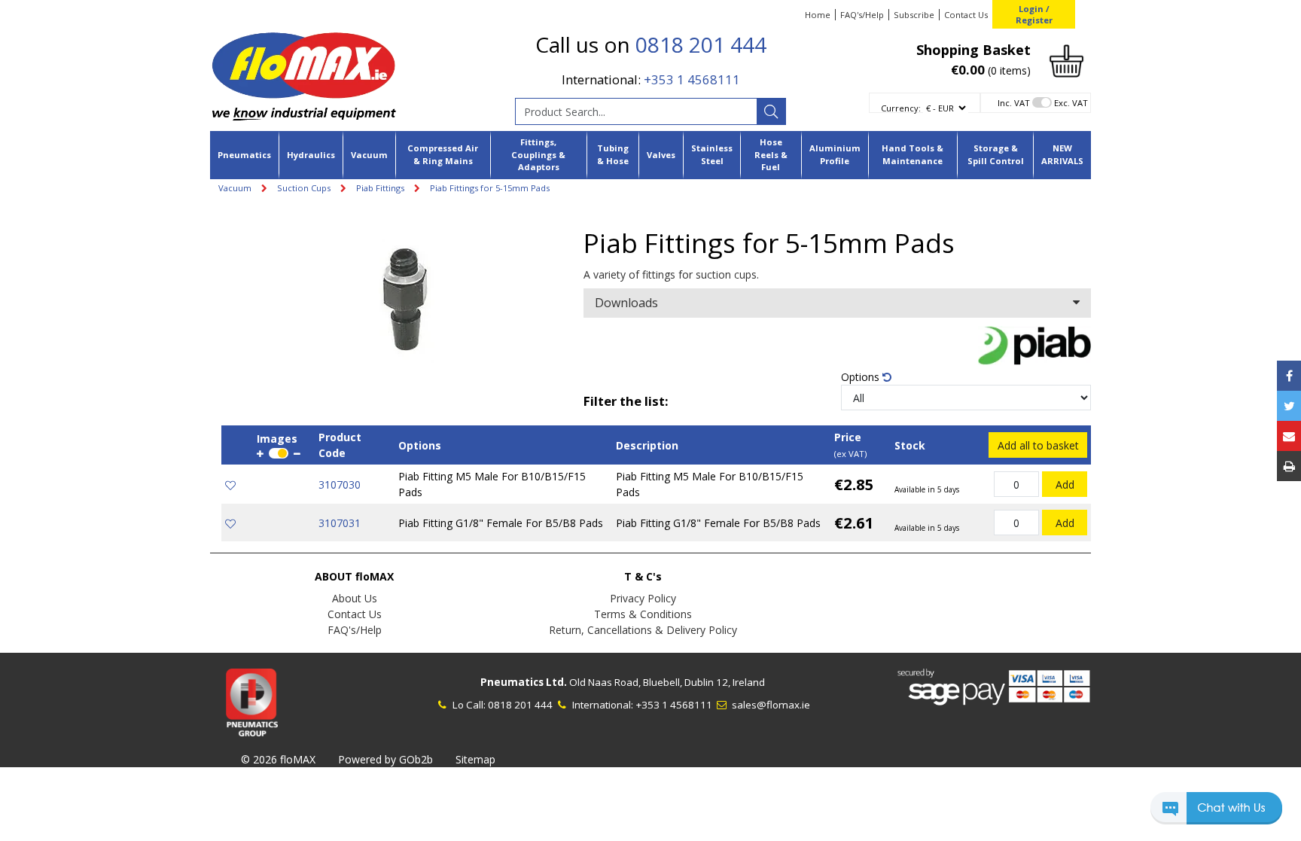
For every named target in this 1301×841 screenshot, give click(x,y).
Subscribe (914, 14)
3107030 (339, 484)
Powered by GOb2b (385, 759)
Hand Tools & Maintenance (912, 154)
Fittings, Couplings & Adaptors (538, 154)
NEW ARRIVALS (1062, 154)
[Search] (771, 111)
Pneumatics (244, 154)
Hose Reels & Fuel (771, 154)
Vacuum (369, 154)
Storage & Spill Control (995, 154)
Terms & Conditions (643, 614)
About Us (354, 598)
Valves (661, 154)
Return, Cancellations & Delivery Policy (643, 630)
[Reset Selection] (886, 377)
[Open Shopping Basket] (1066, 60)
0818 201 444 (700, 44)
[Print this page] (1289, 466)
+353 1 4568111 (692, 79)
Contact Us (966, 14)
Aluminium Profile (835, 154)
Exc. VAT (1071, 102)
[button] (1216, 815)
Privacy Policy (643, 598)
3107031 (339, 523)
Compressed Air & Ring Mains (442, 154)
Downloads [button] (626, 302)
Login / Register (1034, 14)
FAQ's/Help (862, 14)
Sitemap (475, 759)
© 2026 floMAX (278, 759)
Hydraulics (311, 154)
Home (817, 14)
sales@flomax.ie (770, 704)
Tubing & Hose (613, 154)
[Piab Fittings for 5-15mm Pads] (402, 295)
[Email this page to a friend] (1289, 436)
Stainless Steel (712, 154)
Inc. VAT (1014, 102)
